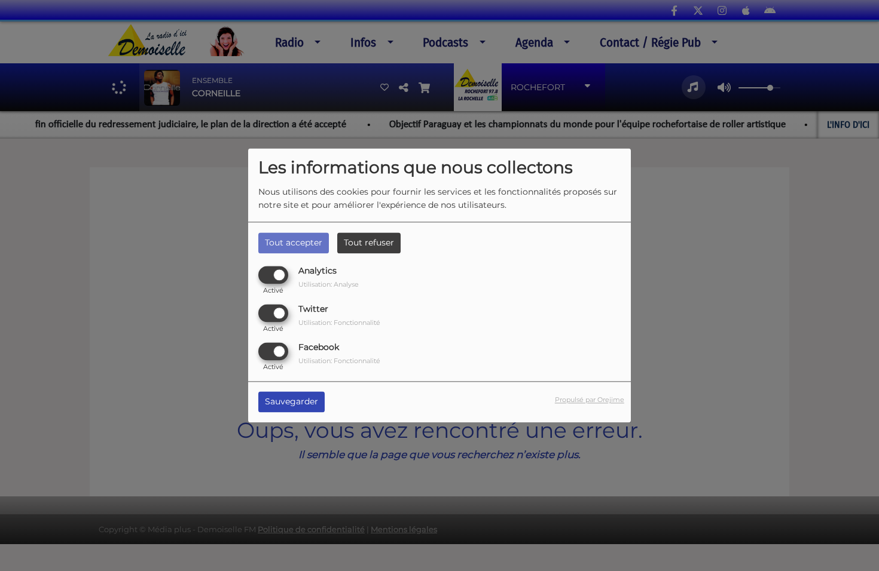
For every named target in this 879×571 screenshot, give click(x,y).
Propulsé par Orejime (589, 400)
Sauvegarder (291, 402)
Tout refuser (369, 242)
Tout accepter (293, 242)
